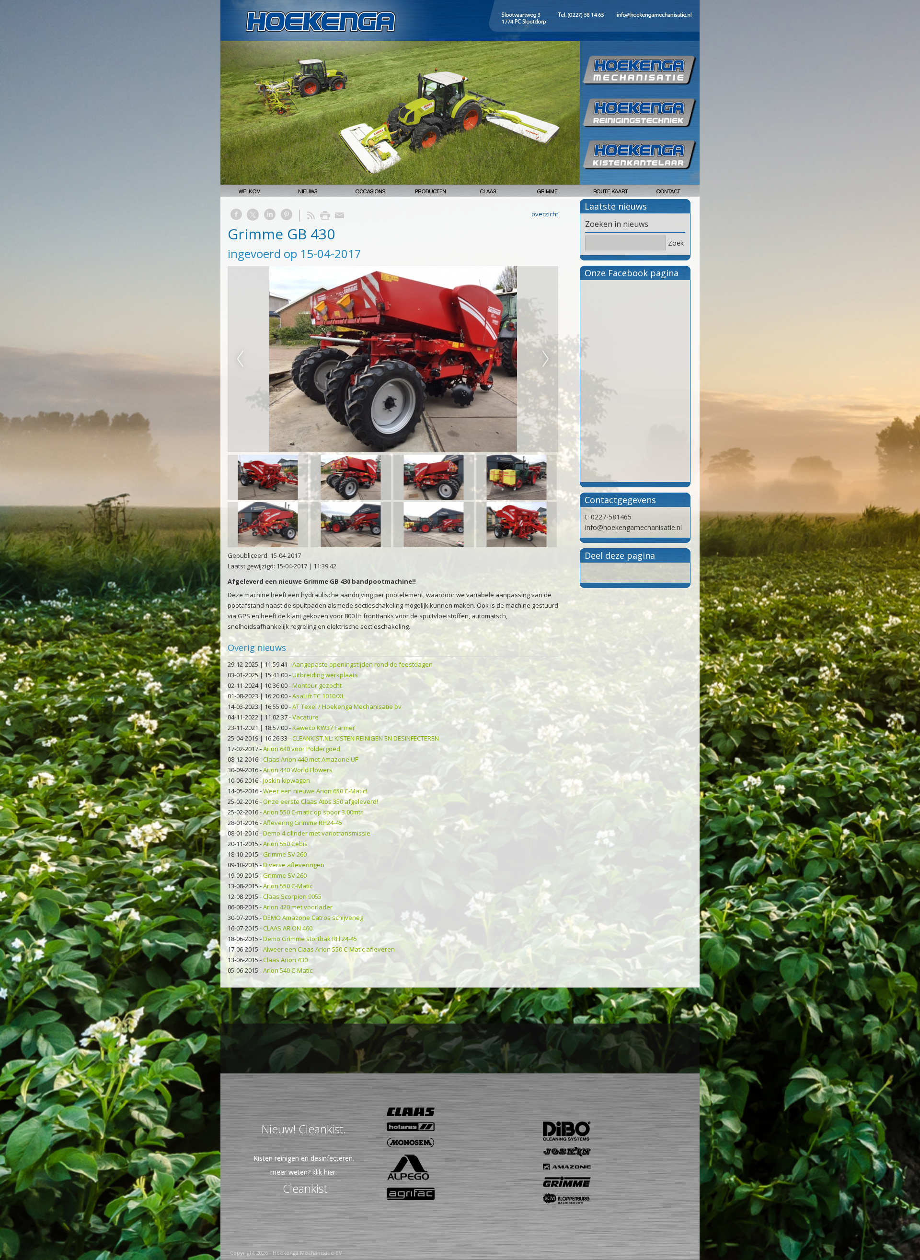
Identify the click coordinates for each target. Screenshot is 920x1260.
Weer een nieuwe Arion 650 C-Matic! (315, 791)
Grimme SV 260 (285, 854)
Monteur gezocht (317, 685)
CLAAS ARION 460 (287, 928)
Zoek (676, 242)
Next (545, 359)
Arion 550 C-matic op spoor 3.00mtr (313, 812)
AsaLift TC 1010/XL (318, 696)
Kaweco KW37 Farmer (323, 727)
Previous (240, 359)
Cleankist (305, 1188)
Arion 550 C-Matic (287, 886)
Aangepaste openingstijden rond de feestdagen (362, 664)
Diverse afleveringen (293, 864)
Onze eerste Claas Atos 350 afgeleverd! (320, 801)
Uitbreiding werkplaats (325, 675)
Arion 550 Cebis (285, 843)
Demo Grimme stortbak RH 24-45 (310, 938)
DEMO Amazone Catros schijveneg (313, 917)
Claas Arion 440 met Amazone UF (310, 759)
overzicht (544, 214)
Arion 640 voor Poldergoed (301, 748)
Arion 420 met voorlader (298, 907)
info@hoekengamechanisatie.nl (633, 527)
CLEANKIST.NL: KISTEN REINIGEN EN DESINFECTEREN (365, 738)
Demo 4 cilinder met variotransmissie (316, 833)
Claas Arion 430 (285, 959)
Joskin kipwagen (286, 780)
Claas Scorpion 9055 (292, 896)
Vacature (305, 717)
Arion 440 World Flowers (298, 769)
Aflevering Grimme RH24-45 (302, 822)
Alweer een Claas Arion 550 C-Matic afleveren (329, 949)
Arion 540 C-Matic (287, 970)
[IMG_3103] (393, 359)
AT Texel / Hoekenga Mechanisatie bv (347, 706)
